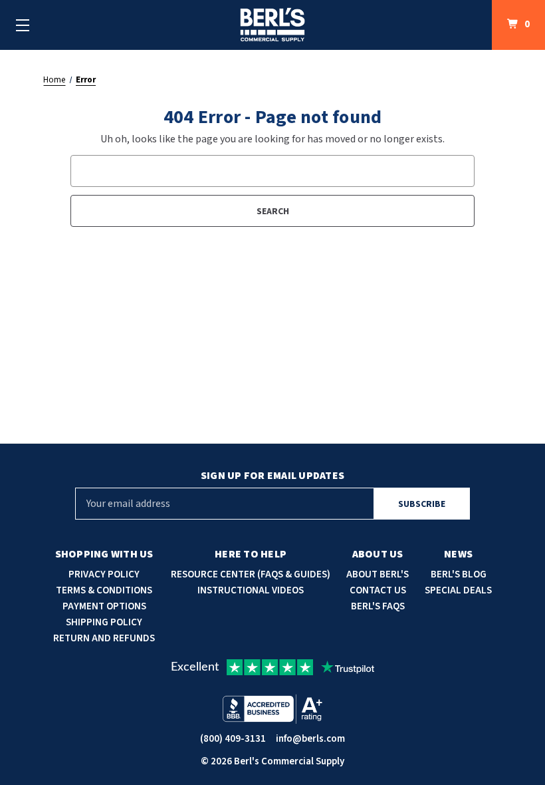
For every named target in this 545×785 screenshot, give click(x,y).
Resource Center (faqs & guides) (250, 574)
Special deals (458, 590)
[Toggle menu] (22, 25)
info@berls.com (310, 739)
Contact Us (378, 590)
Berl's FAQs (378, 606)
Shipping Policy (104, 622)
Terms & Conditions (104, 590)
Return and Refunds (104, 638)
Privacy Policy (104, 574)
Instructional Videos (250, 590)
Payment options (104, 606)
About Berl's (377, 574)
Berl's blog (459, 574)
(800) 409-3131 (233, 739)
